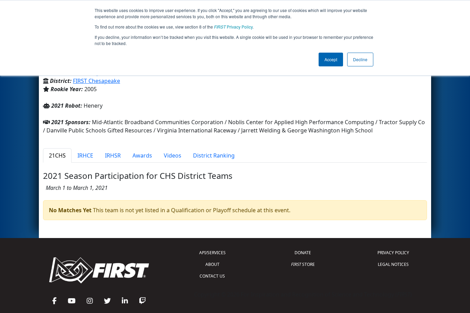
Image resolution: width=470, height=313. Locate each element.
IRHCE (85, 155)
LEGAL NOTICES (393, 264)
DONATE (303, 253)
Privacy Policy (233, 27)
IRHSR (113, 155)
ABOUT (212, 264)
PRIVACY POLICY (393, 253)
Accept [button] (330, 59)
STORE (303, 264)
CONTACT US (212, 276)
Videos (172, 155)
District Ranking (214, 155)
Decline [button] (360, 59)
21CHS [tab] (57, 155)
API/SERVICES (212, 253)
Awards (142, 155)
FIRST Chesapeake (96, 81)
